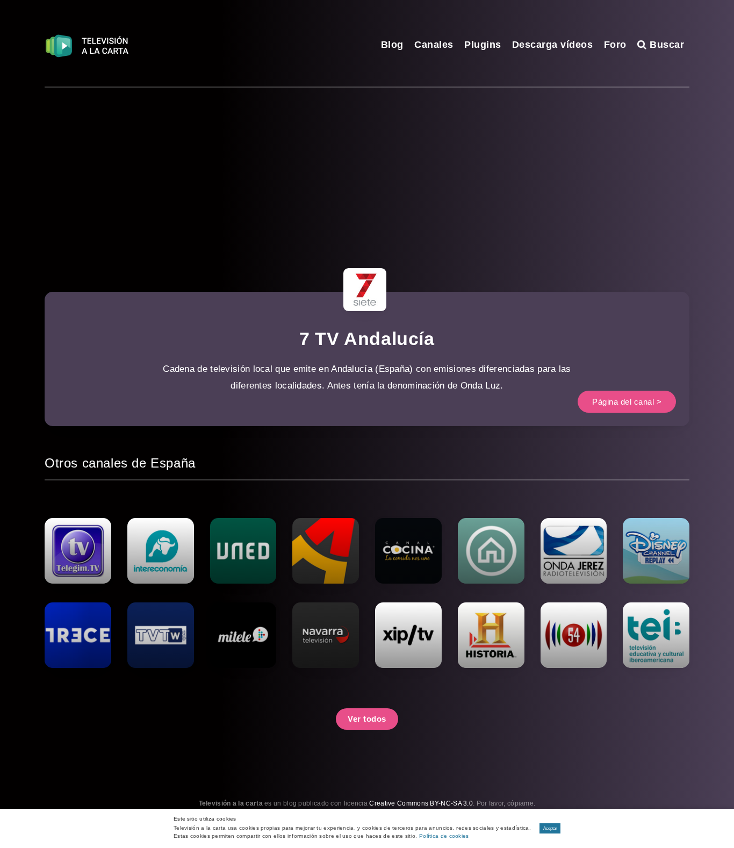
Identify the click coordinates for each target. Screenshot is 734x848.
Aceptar (550, 828)
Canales (434, 44)
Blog (392, 44)
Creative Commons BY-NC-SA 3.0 (421, 803)
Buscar (665, 44)
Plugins (482, 44)
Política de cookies (444, 836)
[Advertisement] (367, 168)
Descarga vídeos (552, 44)
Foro (615, 44)
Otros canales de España (120, 463)
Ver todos (367, 718)
